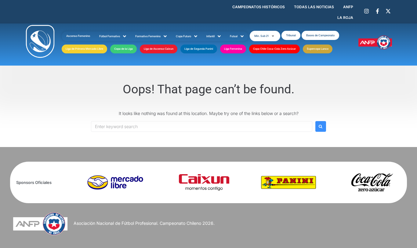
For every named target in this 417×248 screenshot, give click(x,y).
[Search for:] (201, 126)
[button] (265, 36)
